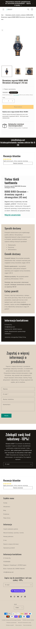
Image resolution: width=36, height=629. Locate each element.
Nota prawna (18, 625)
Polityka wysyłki (10, 625)
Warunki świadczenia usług (24, 622)
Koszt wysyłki (16, 94)
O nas (5, 540)
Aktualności (6, 506)
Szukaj (5, 503)
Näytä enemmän (13, 215)
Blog (4, 510)
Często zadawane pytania (10, 529)
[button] (3, 9)
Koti (2, 15)
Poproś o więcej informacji (11, 544)
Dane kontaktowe (27, 625)
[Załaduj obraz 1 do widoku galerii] (7, 71)
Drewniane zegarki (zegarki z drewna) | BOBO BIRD (19, 15)
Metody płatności (8, 536)
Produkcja (6, 514)
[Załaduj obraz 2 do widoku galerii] (18, 71)
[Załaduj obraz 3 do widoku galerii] (29, 71)
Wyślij (6, 415)
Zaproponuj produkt (9, 548)
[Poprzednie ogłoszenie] (3, 3)
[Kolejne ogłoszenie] (33, 3)
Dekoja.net (8, 620)
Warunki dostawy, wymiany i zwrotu (13, 532)
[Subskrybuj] (31, 464)
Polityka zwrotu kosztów (28, 620)
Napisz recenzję (18, 163)
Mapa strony (6, 518)
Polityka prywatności (12, 622)
